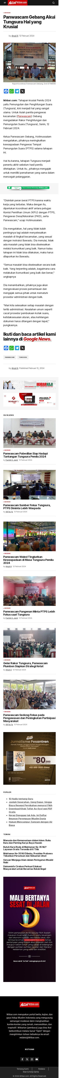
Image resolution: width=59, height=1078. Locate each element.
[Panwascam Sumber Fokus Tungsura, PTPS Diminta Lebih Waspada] (29, 485)
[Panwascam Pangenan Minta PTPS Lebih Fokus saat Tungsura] (29, 591)
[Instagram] (32, 1059)
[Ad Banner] (29, 188)
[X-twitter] (27, 1059)
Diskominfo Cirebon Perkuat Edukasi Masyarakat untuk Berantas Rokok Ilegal (24, 867)
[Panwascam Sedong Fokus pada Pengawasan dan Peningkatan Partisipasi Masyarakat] (29, 694)
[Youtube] (37, 1059)
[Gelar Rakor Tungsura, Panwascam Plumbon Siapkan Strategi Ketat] (29, 643)
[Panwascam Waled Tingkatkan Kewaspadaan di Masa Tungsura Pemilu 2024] (29, 536)
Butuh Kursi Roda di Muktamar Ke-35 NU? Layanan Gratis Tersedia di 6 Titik (25, 848)
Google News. (37, 339)
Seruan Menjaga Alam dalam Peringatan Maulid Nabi (28, 861)
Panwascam (24, 116)
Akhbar (7, 13)
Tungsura (23, 357)
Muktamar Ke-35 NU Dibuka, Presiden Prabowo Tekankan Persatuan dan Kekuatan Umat (28, 854)
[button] (5, 2)
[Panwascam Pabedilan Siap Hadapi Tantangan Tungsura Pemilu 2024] (29, 433)
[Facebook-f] (22, 1059)
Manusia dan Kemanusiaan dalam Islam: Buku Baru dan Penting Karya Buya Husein (27, 841)
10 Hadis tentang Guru (21, 798)
